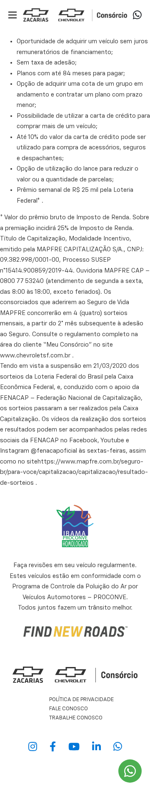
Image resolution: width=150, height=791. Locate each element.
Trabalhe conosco (75, 718)
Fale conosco (68, 709)
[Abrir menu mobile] (12, 15)
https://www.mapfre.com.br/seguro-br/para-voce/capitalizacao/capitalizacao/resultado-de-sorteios (74, 472)
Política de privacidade (81, 699)
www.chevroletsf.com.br (35, 355)
